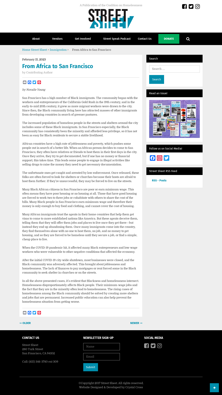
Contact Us (145, 38)
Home (26, 49)
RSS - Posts (159, 180)
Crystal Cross (134, 387)
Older (26, 323)
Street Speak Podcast (117, 38)
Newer (135, 323)
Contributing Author (39, 72)
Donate (169, 38)
